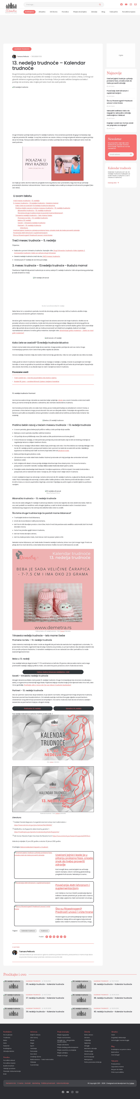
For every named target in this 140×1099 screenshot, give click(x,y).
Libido (60, 400)
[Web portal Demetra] (11, 11)
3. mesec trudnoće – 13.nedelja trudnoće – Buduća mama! (35, 203)
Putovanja (33, 1051)
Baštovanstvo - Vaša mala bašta (41, 1059)
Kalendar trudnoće (22, 49)
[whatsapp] (61, 937)
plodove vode (63, 451)
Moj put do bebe (117, 1069)
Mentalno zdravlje (90, 1048)
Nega (32, 1043)
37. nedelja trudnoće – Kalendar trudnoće (45, 998)
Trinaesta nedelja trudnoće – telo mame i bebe (34, 215)
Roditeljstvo (29, 12)
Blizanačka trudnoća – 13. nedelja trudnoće (34, 210)
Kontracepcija (89, 1057)
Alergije (86, 1046)
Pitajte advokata (63, 1045)
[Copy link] (65, 937)
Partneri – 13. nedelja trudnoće (29, 225)
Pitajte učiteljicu (62, 1053)
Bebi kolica (115, 1052)
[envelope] (135, 4)
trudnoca (44, 931)
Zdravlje (94, 12)
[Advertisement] (70, 29)
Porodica (65, 12)
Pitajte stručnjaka (80, 12)
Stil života (53, 12)
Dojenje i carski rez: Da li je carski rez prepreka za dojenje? (120, 124)
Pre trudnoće (7, 1035)
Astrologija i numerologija (120, 1040)
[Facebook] (47, 937)
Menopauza (88, 1059)
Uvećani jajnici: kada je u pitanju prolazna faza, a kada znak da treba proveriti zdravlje (46, 230)
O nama (20, 1083)
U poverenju (34, 1065)
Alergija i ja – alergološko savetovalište (66, 1041)
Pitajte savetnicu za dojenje (66, 1050)
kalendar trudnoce (28, 931)
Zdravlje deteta (8, 1051)
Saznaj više (112, 183)
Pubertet (6, 1046)
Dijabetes (87, 1043)
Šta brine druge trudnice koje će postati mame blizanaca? (40, 213)
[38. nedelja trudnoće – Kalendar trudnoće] (81, 999)
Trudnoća (6, 1037)
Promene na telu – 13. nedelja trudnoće (33, 218)
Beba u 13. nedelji (24, 220)
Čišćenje (33, 1062)
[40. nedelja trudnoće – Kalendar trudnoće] (81, 1013)
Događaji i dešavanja (118, 1037)
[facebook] (121, 4)
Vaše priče (114, 12)
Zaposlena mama (117, 1067)
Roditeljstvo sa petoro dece (121, 1049)
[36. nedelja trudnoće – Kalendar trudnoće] (81, 986)
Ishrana (87, 1037)
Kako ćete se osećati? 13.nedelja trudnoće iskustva (35, 206)
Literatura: (24, 228)
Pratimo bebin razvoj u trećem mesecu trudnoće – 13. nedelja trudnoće (43, 208)
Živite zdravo (88, 1035)
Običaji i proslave (9, 1068)
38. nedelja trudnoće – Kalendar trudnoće (113, 998)
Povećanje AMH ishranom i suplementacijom (30, 233)
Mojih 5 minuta (35, 1035)
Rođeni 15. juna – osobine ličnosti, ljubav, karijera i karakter (36, 381)
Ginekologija (88, 1051)
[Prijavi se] (131, 154)
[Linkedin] (54, 937)
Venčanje (33, 1048)
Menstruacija (88, 1054)
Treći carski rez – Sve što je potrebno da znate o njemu (35, 378)
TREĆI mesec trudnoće (51, 256)
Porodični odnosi (9, 1060)
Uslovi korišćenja (62, 1083)
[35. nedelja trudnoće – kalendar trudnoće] (13, 986)
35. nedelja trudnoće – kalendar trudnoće (45, 984)
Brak (4, 1074)
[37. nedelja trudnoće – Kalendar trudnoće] (13, 999)
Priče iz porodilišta (117, 1072)
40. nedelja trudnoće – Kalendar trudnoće (113, 1011)
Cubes (131, 1083)
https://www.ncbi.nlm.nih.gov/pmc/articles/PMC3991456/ (33, 825)
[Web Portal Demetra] (11, 6)
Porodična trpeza (128, 12)
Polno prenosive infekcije (92, 1062)
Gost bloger (115, 1055)
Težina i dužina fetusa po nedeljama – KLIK (53, 672)
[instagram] (131, 4)
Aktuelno (42, 12)
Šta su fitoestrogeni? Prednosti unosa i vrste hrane (32, 235)
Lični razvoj (34, 1037)
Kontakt (28, 1083)
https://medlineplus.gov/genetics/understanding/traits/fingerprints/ (36, 832)
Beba (5, 1040)
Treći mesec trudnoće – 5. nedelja (26, 201)
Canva (62, 631)
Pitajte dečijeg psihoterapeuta (67, 1047)
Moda (32, 1040)
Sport (32, 1046)
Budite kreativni (8, 1066)
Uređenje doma (35, 1057)
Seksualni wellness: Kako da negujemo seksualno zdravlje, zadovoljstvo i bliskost (119, 113)
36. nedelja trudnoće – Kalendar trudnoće (113, 984)
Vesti (113, 1035)
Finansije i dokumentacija (12, 1071)
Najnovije (114, 73)
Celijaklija (87, 1040)
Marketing (36, 1083)
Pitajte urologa (62, 1055)
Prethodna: (32, 708)
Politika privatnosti (48, 1083)
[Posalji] (100, 5)
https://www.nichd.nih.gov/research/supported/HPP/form (71, 836)
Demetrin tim (11, 1083)
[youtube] (126, 4)
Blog (103, 12)
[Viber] (57, 937)
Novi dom (33, 1054)
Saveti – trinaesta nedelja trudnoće (31, 223)
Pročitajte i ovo (14, 974)
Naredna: (73, 708)
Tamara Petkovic (23, 56)
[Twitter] (50, 937)
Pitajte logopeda (63, 1035)
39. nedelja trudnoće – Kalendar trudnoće (45, 1011)
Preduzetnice (115, 1064)
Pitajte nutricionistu (63, 1037)
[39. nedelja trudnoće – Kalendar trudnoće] (13, 1013)
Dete (5, 1043)
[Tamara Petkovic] (14, 56)
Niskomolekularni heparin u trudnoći (34, 847)
